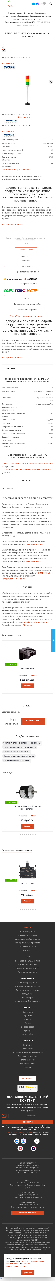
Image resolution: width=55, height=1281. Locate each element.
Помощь (27, 1008)
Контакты (27, 1045)
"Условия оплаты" (33, 561)
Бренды (27, 1030)
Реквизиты (28, 1048)
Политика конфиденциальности (27, 1052)
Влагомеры (27, 997)
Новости (28, 1019)
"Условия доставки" (34, 544)
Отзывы (27, 1067)
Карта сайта (27, 1034)
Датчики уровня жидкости (27, 986)
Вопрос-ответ (27, 1027)
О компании (27, 1040)
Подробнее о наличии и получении (26, 316)
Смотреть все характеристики (16, 169)
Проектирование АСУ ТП (27, 968)
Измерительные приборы (27, 943)
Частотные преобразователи (27, 939)
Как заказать (8, 63)
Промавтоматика (27, 946)
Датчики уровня (27, 931)
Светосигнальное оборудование (18, 756)
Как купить (27, 1012)
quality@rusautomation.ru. (34, 622)
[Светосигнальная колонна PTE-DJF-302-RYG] (27, 89)
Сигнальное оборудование (16, 760)
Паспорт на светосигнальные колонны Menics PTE (27, 469)
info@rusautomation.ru (13, 224)
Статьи (28, 1023)
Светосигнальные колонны (16, 751)
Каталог (28, 927)
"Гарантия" (27, 625)
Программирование (27, 972)
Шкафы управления (27, 964)
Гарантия (27, 1016)
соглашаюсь (12, 1126)
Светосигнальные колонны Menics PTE (21, 743)
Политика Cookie (27, 1060)
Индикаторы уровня (27, 935)
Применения (27, 978)
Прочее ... (27, 950)
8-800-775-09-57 (32, 1165)
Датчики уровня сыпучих (27, 990)
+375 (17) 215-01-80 (30, 1183)
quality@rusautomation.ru (31, 1207)
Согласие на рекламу (28, 1056)
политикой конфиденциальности (18, 1264)
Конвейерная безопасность (27, 1001)
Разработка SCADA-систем (27, 961)
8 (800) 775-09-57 (30, 1195)
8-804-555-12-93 (45, 573)
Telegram (30, 1141)
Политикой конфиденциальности (20, 1133)
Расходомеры (27, 994)
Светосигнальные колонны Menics (19, 747)
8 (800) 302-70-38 (30, 1205)
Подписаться (28, 1122)
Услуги (27, 956)
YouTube (27, 1148)
